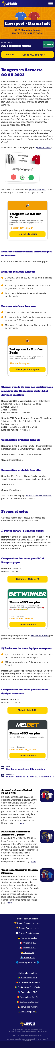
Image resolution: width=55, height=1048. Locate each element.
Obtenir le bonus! (27, 625)
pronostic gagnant (37, 190)
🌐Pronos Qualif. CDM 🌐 (27, 962)
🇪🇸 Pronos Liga (27, 952)
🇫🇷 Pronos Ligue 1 (27, 948)
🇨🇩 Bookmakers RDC (27, 992)
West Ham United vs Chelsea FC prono (19, 871)
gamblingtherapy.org (35, 1035)
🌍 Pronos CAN (27, 957)
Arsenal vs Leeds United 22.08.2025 (16, 792)
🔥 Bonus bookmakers (27, 1007)
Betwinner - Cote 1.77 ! (27, 579)
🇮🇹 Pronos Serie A (27, 943)
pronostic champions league (38, 496)
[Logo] (9, 3)
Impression (11, 1031)
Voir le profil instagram (27, 369)
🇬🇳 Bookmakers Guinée (27, 997)
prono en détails (43, 148)
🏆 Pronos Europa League (27, 928)
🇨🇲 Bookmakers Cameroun (27, 982)
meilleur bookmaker (40, 635)
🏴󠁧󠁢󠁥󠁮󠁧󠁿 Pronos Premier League (27, 933)
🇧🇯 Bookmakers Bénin (27, 977)
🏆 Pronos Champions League (27, 923)
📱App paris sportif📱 (27, 1012)
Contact (33, 1031)
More (22, 823)
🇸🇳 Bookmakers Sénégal (27, 1002)
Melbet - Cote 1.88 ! (27, 710)
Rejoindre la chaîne (27, 234)
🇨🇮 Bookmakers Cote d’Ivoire (27, 987)
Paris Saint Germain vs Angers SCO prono (15, 833)
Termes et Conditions (23, 1031)
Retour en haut (42, 1031)
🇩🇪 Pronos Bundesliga (27, 938)
